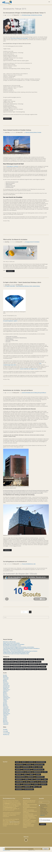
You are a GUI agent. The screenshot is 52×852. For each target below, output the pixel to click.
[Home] (7, 2)
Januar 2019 (5, 679)
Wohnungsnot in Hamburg (12, 166)
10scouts (24, 563)
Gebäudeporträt (43, 664)
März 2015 (5, 721)
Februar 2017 (5, 696)
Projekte (6, 669)
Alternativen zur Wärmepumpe (9, 641)
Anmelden (5, 729)
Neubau (35, 132)
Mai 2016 (5, 703)
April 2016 (5, 704)
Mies (32, 779)
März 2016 (5, 705)
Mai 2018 (5, 680)
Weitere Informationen (37, 848)
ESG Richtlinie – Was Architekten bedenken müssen (13, 649)
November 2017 (6, 687)
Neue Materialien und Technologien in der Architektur (13, 644)
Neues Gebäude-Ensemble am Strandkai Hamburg (17, 130)
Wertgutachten (42, 669)
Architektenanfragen (26, 15)
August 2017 (5, 691)
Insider (24, 666)
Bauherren (31, 661)
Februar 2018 (5, 683)
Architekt (13, 659)
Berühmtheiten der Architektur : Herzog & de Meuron (18, 390)
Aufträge (40, 15)
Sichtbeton (36, 784)
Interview (43, 666)
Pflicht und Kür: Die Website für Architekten (15, 239)
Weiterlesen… (7, 118)
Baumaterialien (7, 664)
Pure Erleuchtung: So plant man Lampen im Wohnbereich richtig (16, 653)
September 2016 (6, 697)
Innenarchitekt (7, 666)
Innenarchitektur (16, 666)
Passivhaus (32, 781)
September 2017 (6, 689)
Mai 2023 (5, 675)
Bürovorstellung (34, 392)
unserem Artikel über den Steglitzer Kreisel (28, 368)
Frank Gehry (18, 774)
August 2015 (5, 714)
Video (35, 669)
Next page (30, 612)
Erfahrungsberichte (33, 664)
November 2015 (6, 711)
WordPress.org (6, 734)
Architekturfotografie (9, 661)
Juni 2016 (5, 701)
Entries (5, 731)
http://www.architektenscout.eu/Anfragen (19, 38)
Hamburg (31, 132)
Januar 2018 (5, 684)
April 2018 (5, 681)
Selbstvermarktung (27, 784)
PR (37, 781)
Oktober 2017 (6, 688)
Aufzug (24, 661)
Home (4, 848)
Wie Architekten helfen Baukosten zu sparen (12, 645)
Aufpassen (18, 661)
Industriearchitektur (20, 776)
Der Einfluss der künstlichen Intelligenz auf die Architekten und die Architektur (18, 647)
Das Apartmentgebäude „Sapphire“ (10, 320)
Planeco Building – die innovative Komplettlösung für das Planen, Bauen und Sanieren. (20, 651)
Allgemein (6, 659)
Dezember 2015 (6, 709)
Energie (24, 664)
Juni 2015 (5, 717)
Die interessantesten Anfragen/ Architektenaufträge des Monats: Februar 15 (24, 13)
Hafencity (27, 132)
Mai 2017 (5, 692)
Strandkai (39, 132)
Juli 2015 (5, 716)
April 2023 (5, 676)
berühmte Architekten (26, 392)
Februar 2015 (5, 722)
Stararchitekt (27, 786)
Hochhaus (38, 774)
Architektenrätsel (21, 659)
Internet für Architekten (34, 241)
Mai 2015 (5, 718)
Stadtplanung (19, 786)
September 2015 (6, 713)
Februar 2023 (5, 677)
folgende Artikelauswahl (14, 821)
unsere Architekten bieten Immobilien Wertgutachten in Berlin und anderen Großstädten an (21, 648)
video (34, 563)
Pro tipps (12, 669)
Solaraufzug (43, 784)
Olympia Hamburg (19, 781)
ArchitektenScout (34, 15)
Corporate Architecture (38, 769)
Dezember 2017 (6, 685)
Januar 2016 (5, 708)
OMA (26, 781)
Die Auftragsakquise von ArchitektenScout (15, 561)
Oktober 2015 (6, 712)
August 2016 (5, 699)
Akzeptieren (45, 848)
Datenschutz (42, 815)
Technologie (29, 669)
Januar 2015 (5, 724)
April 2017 (5, 693)
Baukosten (38, 661)
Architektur (40, 659)
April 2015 (5, 720)
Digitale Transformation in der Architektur (11, 643)
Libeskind (34, 286)
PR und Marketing (20, 669)
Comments (6, 732)
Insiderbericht (19, 779)
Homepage (27, 241)
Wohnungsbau (19, 789)
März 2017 (5, 695)
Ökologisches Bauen (28, 789)
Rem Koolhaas (43, 781)
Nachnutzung (38, 779)
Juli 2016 (5, 700)
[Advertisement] (26, 628)
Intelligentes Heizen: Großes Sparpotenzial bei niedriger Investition (16, 652)
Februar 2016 (5, 707)
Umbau (34, 786)
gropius (25, 774)
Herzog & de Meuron (42, 392)
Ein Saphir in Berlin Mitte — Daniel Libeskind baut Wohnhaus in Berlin (22, 282)
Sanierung (18, 784)
